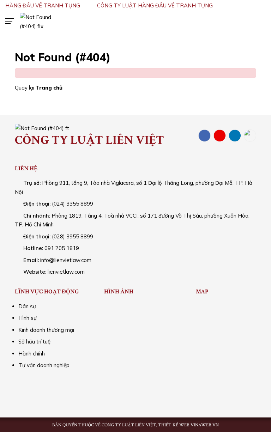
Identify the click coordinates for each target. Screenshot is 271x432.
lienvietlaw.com (66, 271)
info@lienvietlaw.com (65, 260)
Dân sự (27, 306)
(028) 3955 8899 (72, 236)
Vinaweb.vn (205, 425)
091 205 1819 (61, 248)
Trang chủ (49, 87)
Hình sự (27, 318)
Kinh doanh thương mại (46, 330)
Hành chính (31, 353)
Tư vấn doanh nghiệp (44, 365)
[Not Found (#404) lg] (42, 21)
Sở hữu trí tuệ (34, 341)
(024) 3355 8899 (72, 203)
